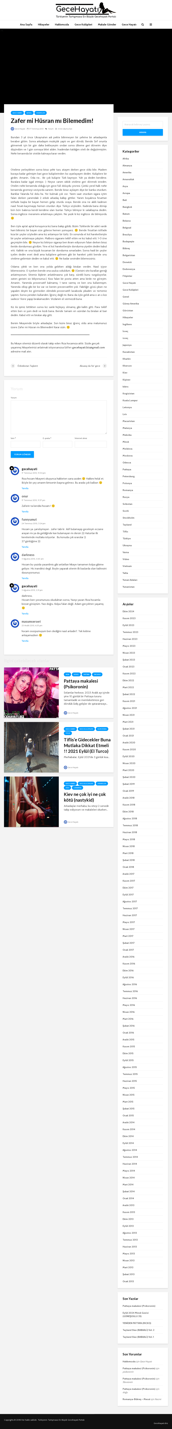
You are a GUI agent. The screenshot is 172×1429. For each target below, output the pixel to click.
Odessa (127, 462)
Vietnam (127, 566)
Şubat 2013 (129, 1274)
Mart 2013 (128, 1267)
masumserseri (31, 621)
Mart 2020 (128, 770)
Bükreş (126, 248)
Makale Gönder (107, 24)
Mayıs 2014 (129, 1170)
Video (126, 559)
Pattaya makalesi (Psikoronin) (81, 683)
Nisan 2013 (129, 1260)
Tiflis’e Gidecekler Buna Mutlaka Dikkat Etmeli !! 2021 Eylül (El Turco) (87, 745)
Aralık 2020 (129, 742)
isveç (125, 338)
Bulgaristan (129, 255)
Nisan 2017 (128, 929)
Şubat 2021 (129, 728)
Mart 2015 (128, 1101)
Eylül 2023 (128, 625)
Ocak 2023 (128, 666)
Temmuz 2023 (130, 632)
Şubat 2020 (129, 777)
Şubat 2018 (129, 860)
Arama (142, 132)
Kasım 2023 (129, 618)
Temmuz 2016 (130, 991)
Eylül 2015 (128, 1060)
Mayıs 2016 (129, 1005)
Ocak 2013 (128, 1281)
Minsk (126, 441)
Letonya (127, 407)
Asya (67, 674)
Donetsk (127, 262)
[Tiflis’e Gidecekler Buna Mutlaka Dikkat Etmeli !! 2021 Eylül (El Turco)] (31, 747)
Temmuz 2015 (130, 1074)
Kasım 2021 (129, 701)
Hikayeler (43, 24)
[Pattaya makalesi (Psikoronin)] (31, 692)
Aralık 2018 (129, 797)
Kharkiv (127, 358)
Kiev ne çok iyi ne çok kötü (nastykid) (85, 797)
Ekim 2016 (128, 970)
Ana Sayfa (26, 24)
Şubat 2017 (128, 942)
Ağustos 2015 (130, 1067)
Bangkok (127, 206)
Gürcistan (102, 729)
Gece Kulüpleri (83, 24)
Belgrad (127, 227)
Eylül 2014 (128, 1143)
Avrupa (126, 193)
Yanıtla (25, 488)
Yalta (125, 572)
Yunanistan (129, 586)
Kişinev (126, 379)
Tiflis (68, 733)
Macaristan (129, 421)
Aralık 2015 (128, 1039)
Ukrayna (77, 788)
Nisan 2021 (129, 714)
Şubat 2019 (129, 783)
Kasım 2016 (129, 963)
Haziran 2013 (130, 1246)
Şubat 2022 (129, 694)
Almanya (127, 165)
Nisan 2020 (129, 763)
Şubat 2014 (129, 1191)
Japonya (127, 345)
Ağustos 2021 (130, 708)
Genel (29, 113)
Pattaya (86, 674)
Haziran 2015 (130, 1080)
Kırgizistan (128, 393)
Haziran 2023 (130, 638)
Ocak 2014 (128, 1198)
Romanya (128, 490)
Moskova (128, 455)
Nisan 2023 (129, 652)
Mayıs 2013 (129, 1253)
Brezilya (127, 234)
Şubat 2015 (128, 1108)
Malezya (127, 428)
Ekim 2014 (128, 1136)
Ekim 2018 (128, 811)
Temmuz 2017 (130, 908)
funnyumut (29, 519)
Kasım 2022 (129, 673)
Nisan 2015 (128, 1094)
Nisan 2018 (129, 846)
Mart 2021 (128, 721)
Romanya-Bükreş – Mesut (136, 1399)
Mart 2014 (128, 1184)
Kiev (67, 788)
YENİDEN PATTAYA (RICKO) (137, 1323)
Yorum (51, 129)
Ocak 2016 (128, 1032)
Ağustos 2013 (130, 1232)
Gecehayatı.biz (161, 1423)
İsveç (125, 331)
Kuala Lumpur (130, 400)
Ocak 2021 (128, 735)
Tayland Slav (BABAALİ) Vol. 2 (138, 1330)
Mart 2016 (128, 1018)
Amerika (127, 172)
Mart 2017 (128, 936)
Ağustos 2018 (130, 818)
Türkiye (127, 538)
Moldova (127, 448)
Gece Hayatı (129, 24)
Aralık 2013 (128, 1205)
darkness (28, 555)
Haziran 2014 (130, 1163)
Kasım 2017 (129, 880)
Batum (126, 213)
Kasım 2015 (129, 1046)
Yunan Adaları (130, 579)
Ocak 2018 (128, 866)
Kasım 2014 (129, 1129)
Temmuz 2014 (130, 1156)
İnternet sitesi (81, 438)
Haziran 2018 (130, 832)
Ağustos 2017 (130, 901)
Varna (126, 552)
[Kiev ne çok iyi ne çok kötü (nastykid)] (31, 801)
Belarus (127, 220)
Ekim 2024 (128, 611)
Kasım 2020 (129, 749)
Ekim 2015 (128, 1053)
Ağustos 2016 (130, 984)
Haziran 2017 (130, 915)
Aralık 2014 (129, 1122)
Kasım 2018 (129, 804)
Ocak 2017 (128, 949)
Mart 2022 (128, 687)
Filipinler (127, 275)
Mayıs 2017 (129, 922)
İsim (13, 438)
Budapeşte (128, 241)
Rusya (126, 497)
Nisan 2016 (129, 1011)
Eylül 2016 (128, 977)
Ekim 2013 (128, 1219)
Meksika (127, 434)
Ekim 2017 (128, 887)
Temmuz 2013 (130, 1239)
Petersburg (129, 476)
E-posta (47, 438)
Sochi (126, 510)
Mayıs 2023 (129, 645)
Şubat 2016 (129, 1025)
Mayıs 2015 (129, 1087)
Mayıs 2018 (129, 839)
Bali (125, 200)
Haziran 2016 (130, 998)
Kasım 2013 (129, 1212)
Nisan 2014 (129, 1177)
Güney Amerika (131, 303)
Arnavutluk (128, 179)
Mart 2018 (128, 853)
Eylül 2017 (128, 894)
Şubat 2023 (129, 659)
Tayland (97, 674)
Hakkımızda (62, 24)
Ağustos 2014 (130, 1150)
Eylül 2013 (128, 1225)
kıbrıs (125, 386)
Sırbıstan (127, 503)
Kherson (127, 365)
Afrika (126, 158)
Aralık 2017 (128, 873)
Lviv (125, 414)
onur (25, 496)
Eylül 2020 (129, 756)
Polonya (127, 483)
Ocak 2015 (128, 1115)
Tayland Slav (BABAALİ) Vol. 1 (138, 1336)
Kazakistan (129, 351)
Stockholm (128, 517)
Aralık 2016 (128, 956)
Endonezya (129, 269)
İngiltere (127, 324)
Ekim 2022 (128, 680)
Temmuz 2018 (130, 825)
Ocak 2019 (128, 790)
